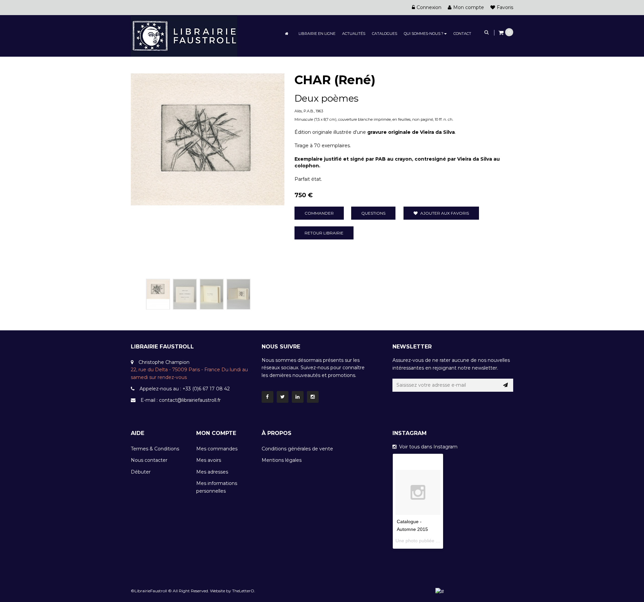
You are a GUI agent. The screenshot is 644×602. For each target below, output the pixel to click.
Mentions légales (282, 460)
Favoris (505, 7)
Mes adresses (212, 472)
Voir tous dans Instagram (427, 447)
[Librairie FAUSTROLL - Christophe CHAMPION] (184, 36)
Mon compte (468, 7)
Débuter (141, 472)
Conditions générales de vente (297, 449)
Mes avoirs (208, 460)
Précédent (138, 292)
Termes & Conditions (155, 449)
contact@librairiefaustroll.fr (190, 400)
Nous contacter (149, 460)
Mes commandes (216, 449)
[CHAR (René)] (158, 294)
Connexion (429, 7)
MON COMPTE (216, 433)
